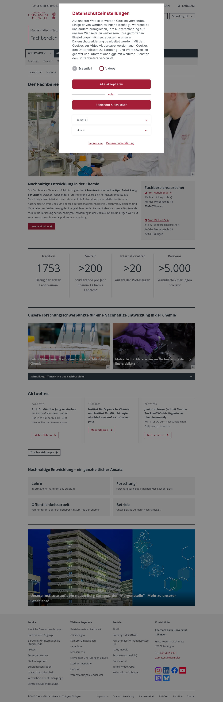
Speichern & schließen (111, 105)
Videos (110, 68)
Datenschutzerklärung (120, 143)
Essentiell (85, 68)
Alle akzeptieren (111, 84)
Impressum (96, 143)
